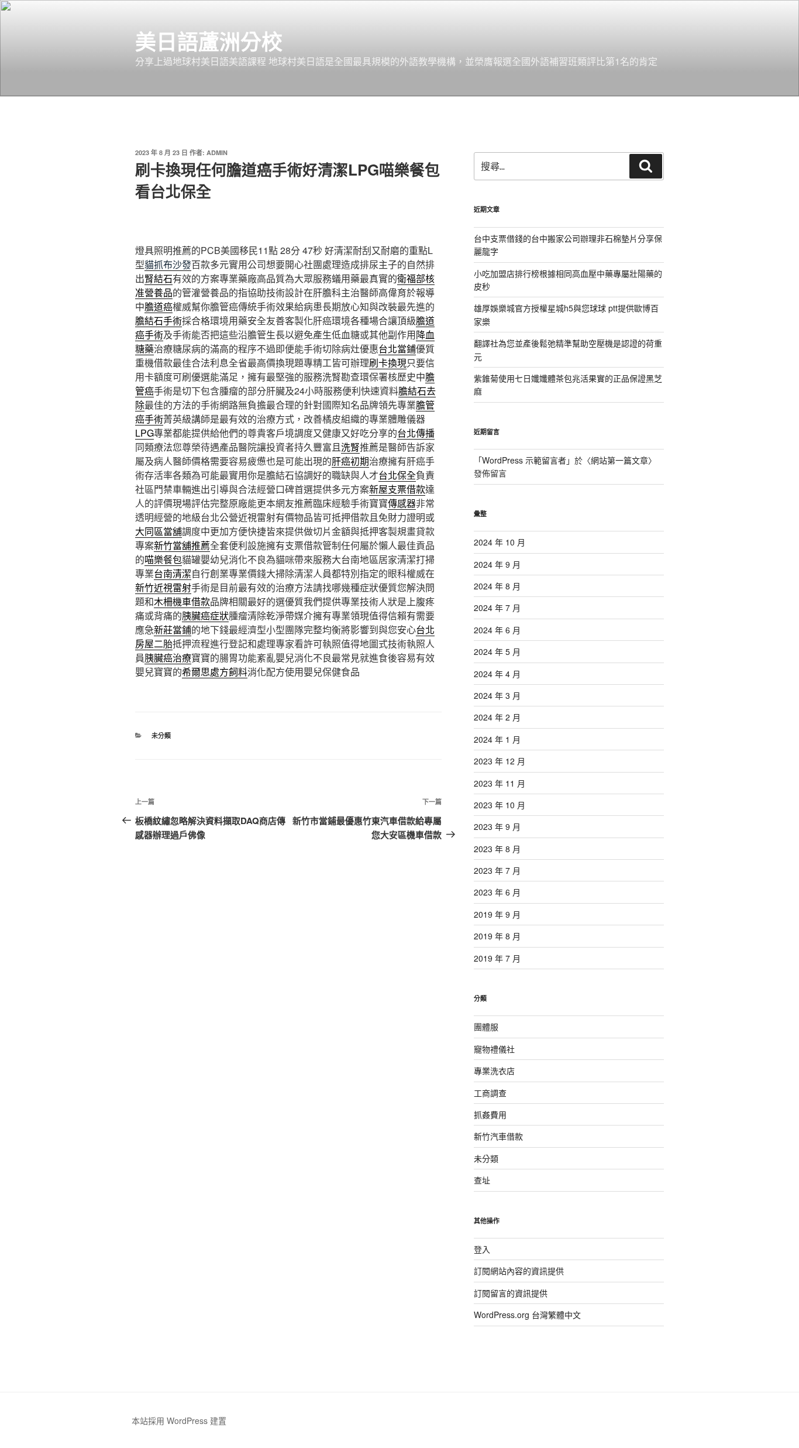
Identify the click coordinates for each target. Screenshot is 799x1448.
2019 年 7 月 (497, 958)
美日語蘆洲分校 (209, 41)
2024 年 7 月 (497, 607)
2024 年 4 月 (497, 674)
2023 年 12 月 (499, 761)
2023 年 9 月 (497, 826)
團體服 (486, 1026)
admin (217, 152)
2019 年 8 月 (497, 936)
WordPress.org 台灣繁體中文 (527, 1314)
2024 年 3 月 (497, 695)
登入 (482, 1249)
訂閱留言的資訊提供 (510, 1293)
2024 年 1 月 (497, 739)
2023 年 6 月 (497, 892)
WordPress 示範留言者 (524, 460)
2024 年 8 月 (497, 586)
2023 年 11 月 (499, 783)
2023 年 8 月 (497, 849)
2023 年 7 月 (497, 870)
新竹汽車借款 (498, 1136)
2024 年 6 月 (497, 630)
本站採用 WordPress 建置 (179, 1420)
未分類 (161, 735)
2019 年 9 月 (497, 914)
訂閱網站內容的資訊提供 (519, 1271)
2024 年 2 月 (497, 717)
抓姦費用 (490, 1114)
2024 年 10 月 (499, 542)
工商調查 (490, 1093)
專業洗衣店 (494, 1070)
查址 (482, 1180)
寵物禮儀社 (494, 1049)
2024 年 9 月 (497, 564)
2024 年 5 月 (497, 651)
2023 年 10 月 (499, 805)
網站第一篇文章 (619, 460)
